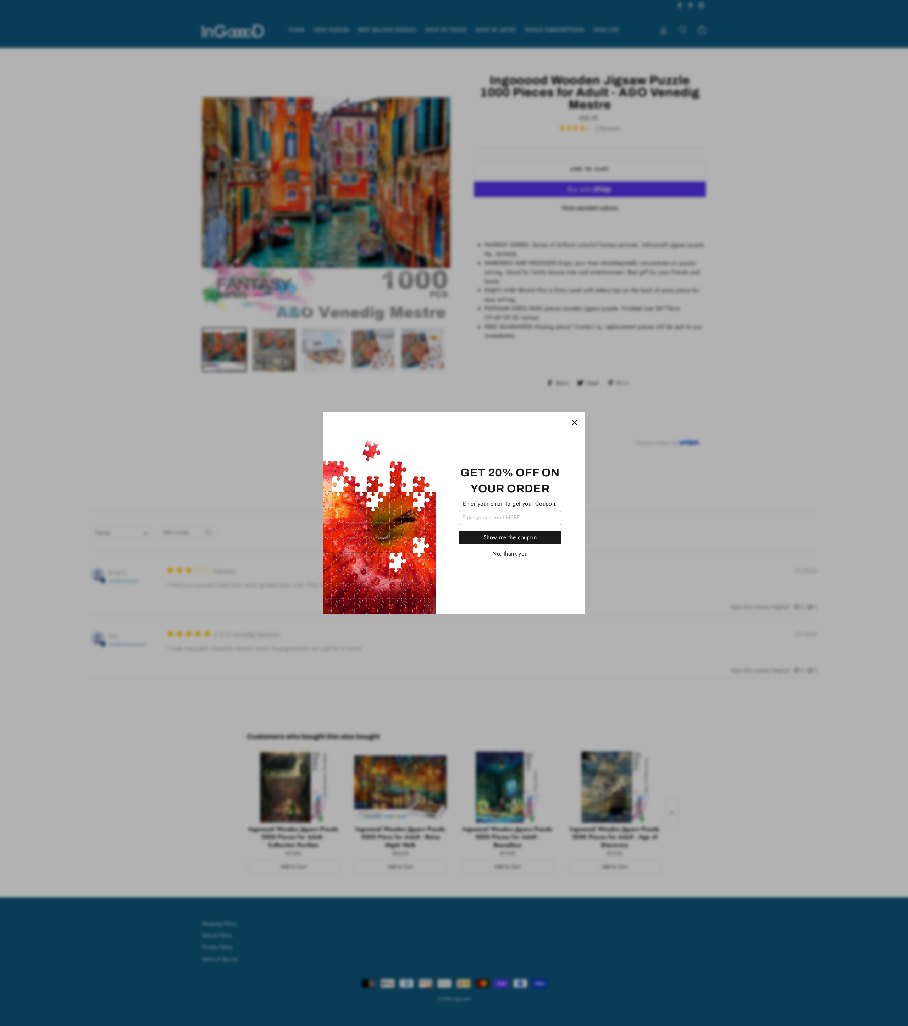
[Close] (575, 423)
